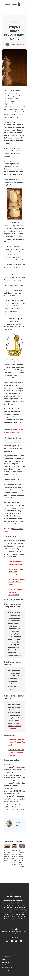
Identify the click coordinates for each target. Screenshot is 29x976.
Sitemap (5, 970)
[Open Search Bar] (20, 9)
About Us (5, 960)
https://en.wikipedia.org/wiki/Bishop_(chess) (16, 742)
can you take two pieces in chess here (14, 725)
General (14, 22)
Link (5, 812)
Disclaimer (6, 962)
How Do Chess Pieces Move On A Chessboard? (16, 592)
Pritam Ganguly (20, 44)
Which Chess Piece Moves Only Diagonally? (15, 571)
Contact (5, 965)
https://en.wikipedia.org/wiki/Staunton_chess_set (16, 752)
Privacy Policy (7, 968)
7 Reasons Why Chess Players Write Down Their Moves (21, 858)
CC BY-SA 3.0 (19, 810)
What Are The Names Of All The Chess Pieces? (16, 582)
